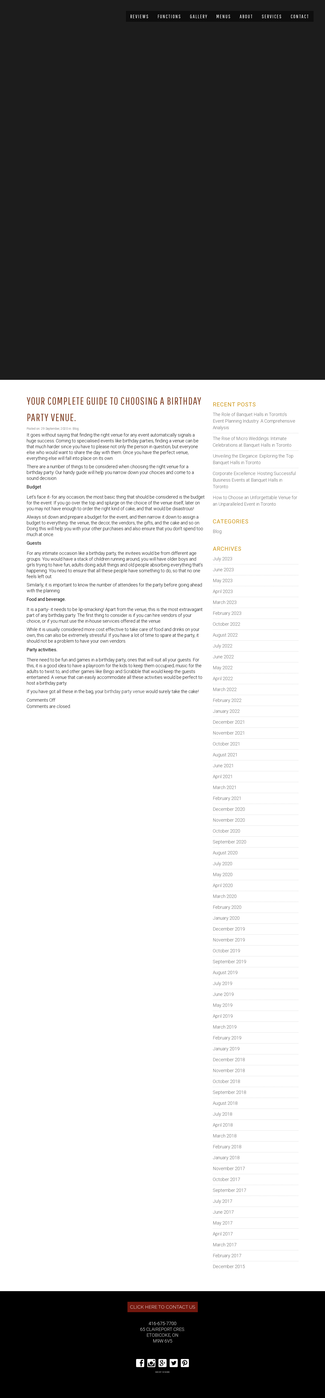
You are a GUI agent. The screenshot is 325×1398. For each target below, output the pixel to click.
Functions (169, 16)
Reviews (139, 16)
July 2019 (222, 983)
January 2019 (226, 1048)
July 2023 (222, 558)
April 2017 (223, 1233)
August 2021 (225, 754)
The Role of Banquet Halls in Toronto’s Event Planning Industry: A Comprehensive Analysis (254, 421)
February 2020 (227, 907)
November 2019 (229, 939)
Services (272, 16)
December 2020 (229, 809)
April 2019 (223, 1016)
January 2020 (226, 918)
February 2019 (227, 1037)
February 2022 (227, 700)
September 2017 (229, 1190)
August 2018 (225, 1103)
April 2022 (223, 678)
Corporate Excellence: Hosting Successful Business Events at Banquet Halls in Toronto (254, 480)
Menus (223, 16)
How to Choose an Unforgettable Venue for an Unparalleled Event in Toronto (255, 501)
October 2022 (226, 624)
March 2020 (225, 896)
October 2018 (226, 1081)
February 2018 (227, 1146)
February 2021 (227, 798)
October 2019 (226, 950)
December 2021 (229, 722)
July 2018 (222, 1114)
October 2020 (226, 831)
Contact (300, 16)
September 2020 (229, 841)
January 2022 (226, 711)
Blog (76, 428)
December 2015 (229, 1266)
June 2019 (223, 994)
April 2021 (223, 776)
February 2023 (227, 613)
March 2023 (225, 602)
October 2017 (226, 1179)
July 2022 (222, 645)
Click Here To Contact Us (162, 1307)
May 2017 (223, 1223)
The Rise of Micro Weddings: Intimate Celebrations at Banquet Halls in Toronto (252, 442)
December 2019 (229, 929)
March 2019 (225, 1027)
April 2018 (223, 1125)
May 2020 (223, 874)
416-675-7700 (162, 1323)
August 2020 (225, 852)
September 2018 (229, 1092)
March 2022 (225, 689)
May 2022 (223, 667)
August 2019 (225, 972)
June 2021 (223, 765)
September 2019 (229, 961)
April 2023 (223, 591)
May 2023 (223, 580)
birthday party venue (125, 691)
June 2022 (223, 656)
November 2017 (229, 1168)
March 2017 (225, 1244)
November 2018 (229, 1070)
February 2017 (227, 1255)
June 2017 (223, 1212)
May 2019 (223, 1005)
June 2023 (223, 569)
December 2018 (229, 1059)
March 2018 (225, 1135)
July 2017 (222, 1201)
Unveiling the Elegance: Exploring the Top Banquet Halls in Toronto (253, 459)
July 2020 (222, 863)
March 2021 (225, 787)
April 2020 (223, 885)
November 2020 (229, 820)
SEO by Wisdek (162, 1372)
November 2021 (229, 733)
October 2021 (226, 743)
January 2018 (226, 1157)
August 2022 (225, 635)
